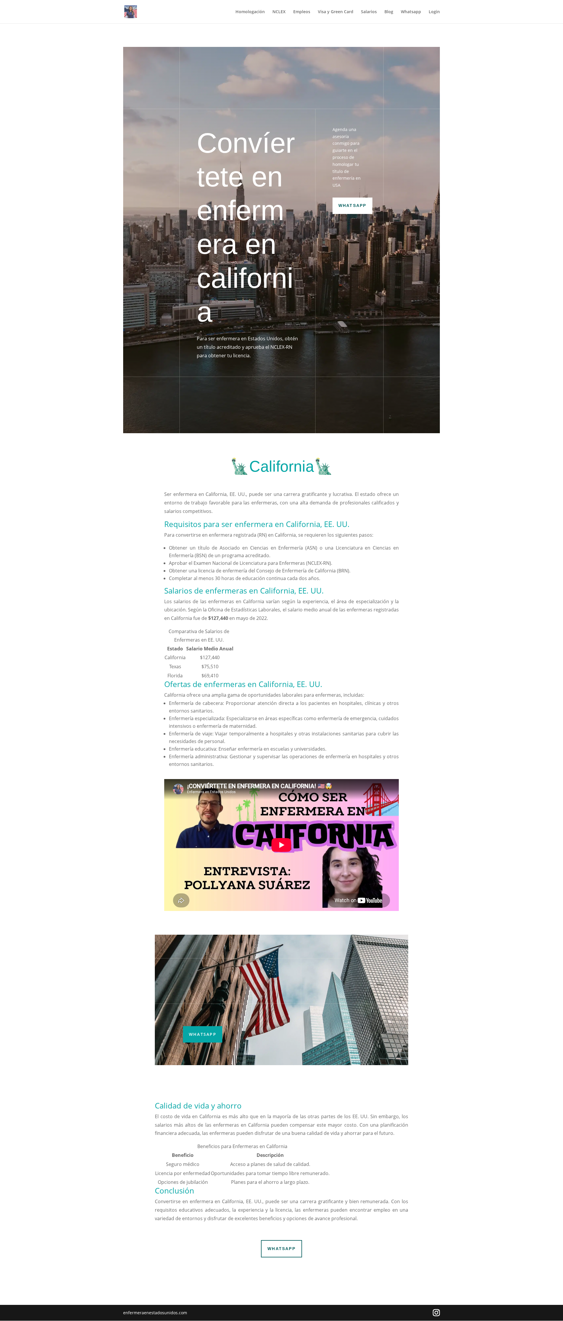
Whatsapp (411, 12)
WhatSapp (202, 1034)
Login (434, 12)
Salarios (369, 12)
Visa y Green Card (335, 12)
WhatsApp (352, 205)
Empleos (301, 12)
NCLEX (279, 12)
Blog (388, 12)
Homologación (250, 12)
